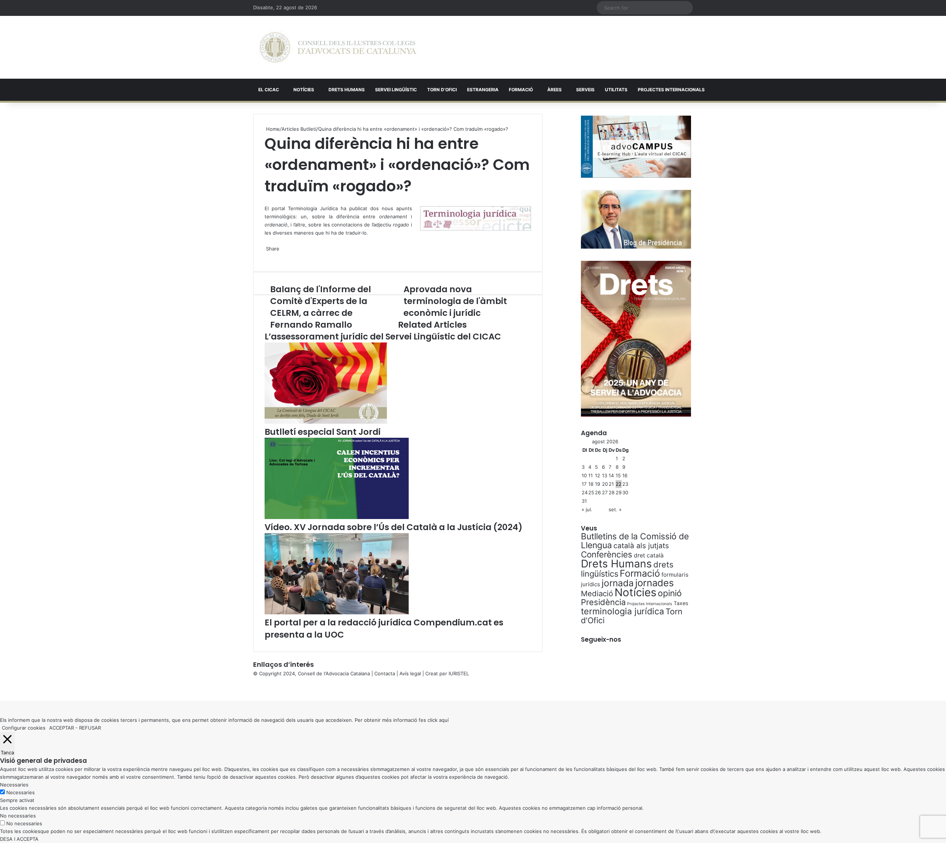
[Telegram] (268, 256)
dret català (649, 555)
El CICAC (268, 89)
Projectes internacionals (671, 89)
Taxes (681, 603)
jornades (654, 582)
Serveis (585, 89)
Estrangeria (482, 89)
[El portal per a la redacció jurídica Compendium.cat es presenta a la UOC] (337, 612)
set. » (615, 509)
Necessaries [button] (14, 785)
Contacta (384, 673)
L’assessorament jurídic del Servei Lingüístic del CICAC (383, 336)
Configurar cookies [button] (23, 728)
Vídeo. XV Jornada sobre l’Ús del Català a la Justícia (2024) (394, 527)
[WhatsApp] (267, 200)
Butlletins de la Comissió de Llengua (635, 540)
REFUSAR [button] (90, 728)
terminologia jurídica (622, 611)
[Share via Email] (269, 256)
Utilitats (616, 89)
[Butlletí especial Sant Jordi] (326, 422)
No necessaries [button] (18, 816)
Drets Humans (347, 89)
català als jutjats (641, 545)
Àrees (554, 89)
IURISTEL (459, 673)
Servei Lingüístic (396, 89)
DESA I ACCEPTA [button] (19, 839)
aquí (444, 720)
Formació (521, 89)
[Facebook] (0, 689)
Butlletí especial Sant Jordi (323, 432)
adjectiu (391, 225)
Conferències (606, 554)
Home (272, 129)
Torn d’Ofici (442, 89)
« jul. (587, 509)
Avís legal (410, 673)
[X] (265, 200)
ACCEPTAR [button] (61, 728)
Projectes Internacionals (649, 603)
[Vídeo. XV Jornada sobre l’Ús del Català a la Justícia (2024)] (337, 517)
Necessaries (20, 792)
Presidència (603, 602)
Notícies (303, 89)
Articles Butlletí (299, 129)
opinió (670, 593)
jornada (618, 582)
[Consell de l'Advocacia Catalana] (338, 47)
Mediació (597, 593)
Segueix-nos (601, 639)
